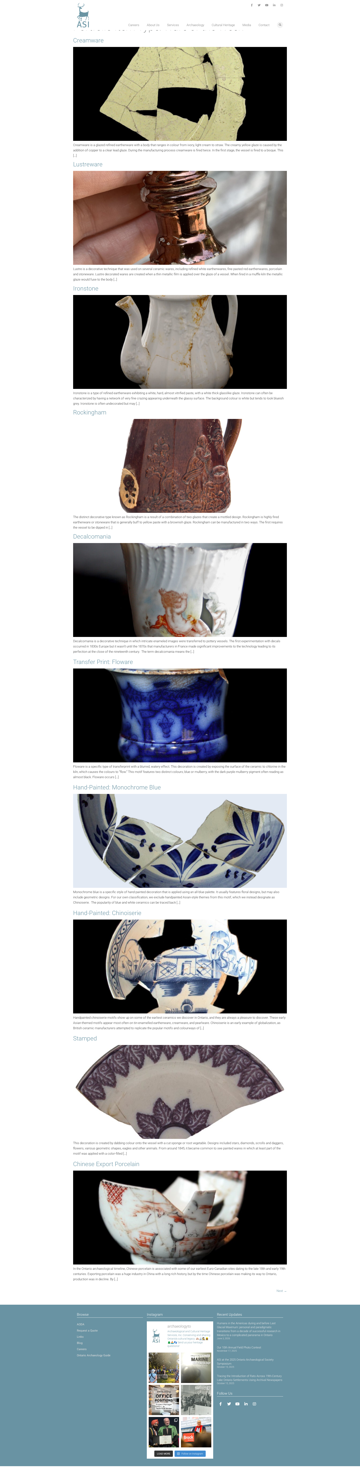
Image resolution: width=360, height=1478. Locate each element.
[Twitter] (259, 5)
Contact (264, 25)
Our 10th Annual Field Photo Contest (239, 1347)
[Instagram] (281, 5)
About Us (153, 25)
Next (282, 1291)
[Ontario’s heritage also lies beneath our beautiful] (196, 1368)
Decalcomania (92, 536)
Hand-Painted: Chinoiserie (107, 913)
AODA (80, 1324)
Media (246, 25)
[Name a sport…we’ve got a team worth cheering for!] (196, 1400)
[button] (280, 25)
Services (173, 25)
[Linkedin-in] (274, 5)
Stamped (85, 1038)
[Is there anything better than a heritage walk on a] (164, 1368)
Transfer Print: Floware (103, 661)
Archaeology (195, 25)
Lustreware (88, 164)
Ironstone (85, 288)
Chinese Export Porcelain (106, 1164)
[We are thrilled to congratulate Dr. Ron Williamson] (164, 1432)
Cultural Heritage (223, 25)
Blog (79, 1343)
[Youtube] (266, 5)
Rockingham (89, 412)
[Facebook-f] (251, 5)
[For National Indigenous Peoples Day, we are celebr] (196, 1432)
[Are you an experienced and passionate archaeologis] (164, 1400)
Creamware (88, 40)
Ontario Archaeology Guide (93, 1355)
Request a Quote (87, 1330)
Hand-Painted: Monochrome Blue (117, 787)
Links (80, 1336)
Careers (133, 25)
